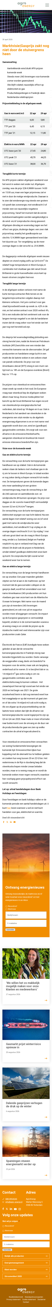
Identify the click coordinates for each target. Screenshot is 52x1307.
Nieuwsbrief (12, 906)
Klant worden (11, 1269)
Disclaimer (42, 1299)
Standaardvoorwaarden (34, 1297)
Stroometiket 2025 (13, 1276)
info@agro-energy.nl (13, 1202)
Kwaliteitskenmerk (16, 1297)
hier (9, 808)
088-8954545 (11, 1199)
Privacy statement (14, 1299)
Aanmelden (10, 930)
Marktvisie (12, 909)
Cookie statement (29, 1299)
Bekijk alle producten (14, 1256)
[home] (26, 5)
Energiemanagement (14, 1263)
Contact (26, 1302)
